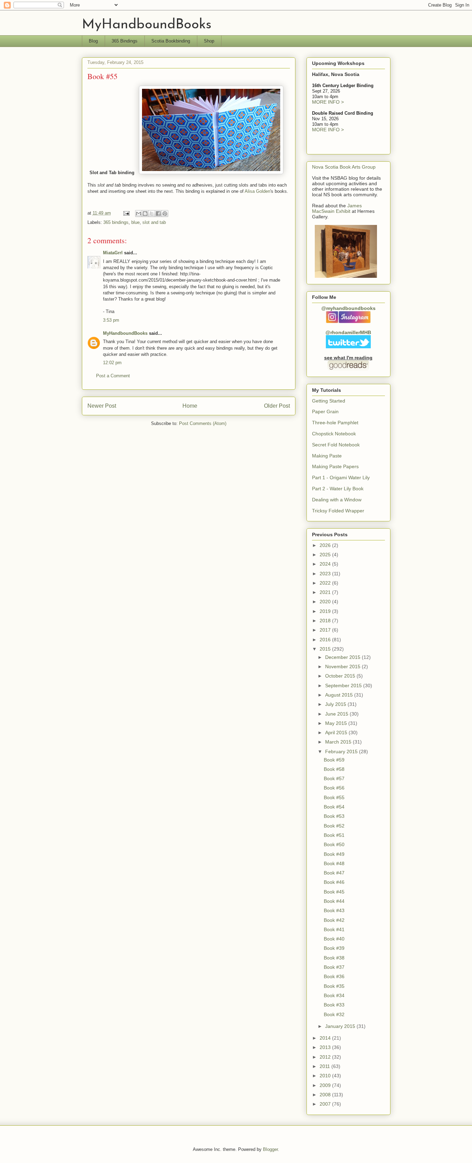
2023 (326, 573)
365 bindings (116, 222)
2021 (326, 592)
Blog (93, 41)
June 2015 (337, 714)
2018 (326, 620)
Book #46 (334, 882)
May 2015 (336, 723)
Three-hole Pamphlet (335, 422)
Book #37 (334, 967)
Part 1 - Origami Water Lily (341, 477)
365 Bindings (125, 41)
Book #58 (334, 769)
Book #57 (334, 778)
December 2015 (343, 657)
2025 (326, 554)
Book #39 (334, 948)
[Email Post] (126, 213)
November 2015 (343, 666)
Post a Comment (113, 375)
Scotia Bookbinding (170, 41)
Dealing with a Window (336, 499)
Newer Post (101, 406)
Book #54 (334, 807)
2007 (326, 1104)
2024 (326, 564)
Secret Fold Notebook (336, 444)
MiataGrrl (113, 252)
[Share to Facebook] (158, 213)
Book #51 (334, 835)
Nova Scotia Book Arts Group (344, 167)
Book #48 (334, 863)
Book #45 (334, 892)
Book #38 (334, 958)
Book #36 (334, 976)
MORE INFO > (328, 102)
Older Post (277, 406)
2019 (326, 611)
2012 (326, 1057)
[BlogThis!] (145, 213)
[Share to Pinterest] (164, 213)
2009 (326, 1085)
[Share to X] (151, 213)
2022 (326, 583)
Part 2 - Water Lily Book (338, 488)
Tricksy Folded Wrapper (338, 510)
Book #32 (334, 1014)
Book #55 (334, 797)
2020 (326, 601)
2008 (326, 1094)
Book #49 (334, 854)
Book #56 (334, 788)
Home (189, 406)
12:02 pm (112, 362)
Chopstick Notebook (334, 433)
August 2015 (339, 695)
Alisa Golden (257, 191)
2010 (326, 1075)
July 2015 (336, 704)
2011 (325, 1066)
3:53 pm (111, 320)
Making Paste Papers (335, 466)
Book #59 (334, 760)
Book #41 (334, 929)
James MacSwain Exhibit (337, 208)
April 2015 (337, 732)
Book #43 (334, 910)
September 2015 (344, 685)
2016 (326, 639)
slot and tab (154, 222)
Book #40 (334, 939)
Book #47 (334, 873)
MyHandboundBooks (146, 25)
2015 (326, 649)
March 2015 (339, 742)
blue (135, 222)
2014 (326, 1038)
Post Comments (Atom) (202, 423)
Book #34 (334, 995)
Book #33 (334, 1005)
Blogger (270, 1149)
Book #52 (334, 826)
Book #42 (334, 920)
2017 (326, 630)
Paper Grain (325, 411)
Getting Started (328, 401)
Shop (209, 41)
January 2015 (341, 1026)
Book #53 (334, 816)
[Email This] (138, 213)
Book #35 (334, 986)
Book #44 (334, 901)
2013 (326, 1047)
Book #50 (334, 844)
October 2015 (341, 676)
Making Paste (327, 455)
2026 (326, 545)
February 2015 (342, 751)
